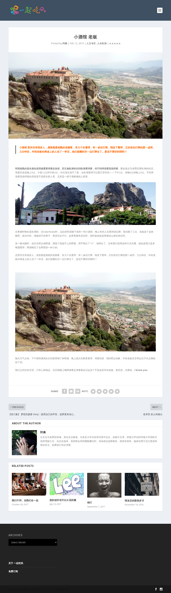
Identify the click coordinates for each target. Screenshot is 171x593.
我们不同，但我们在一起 (25, 500)
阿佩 (64, 43)
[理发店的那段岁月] (142, 484)
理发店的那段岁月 (134, 500)
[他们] (104, 485)
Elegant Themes (32, 589)
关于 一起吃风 (16, 563)
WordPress (63, 589)
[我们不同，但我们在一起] (29, 484)
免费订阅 (13, 571)
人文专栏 (91, 43)
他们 (89, 502)
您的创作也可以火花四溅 (63, 500)
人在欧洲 (102, 43)
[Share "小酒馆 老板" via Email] (71, 391)
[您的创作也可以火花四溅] (67, 484)
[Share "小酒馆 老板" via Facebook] (64, 391)
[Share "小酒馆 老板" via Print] (77, 391)
